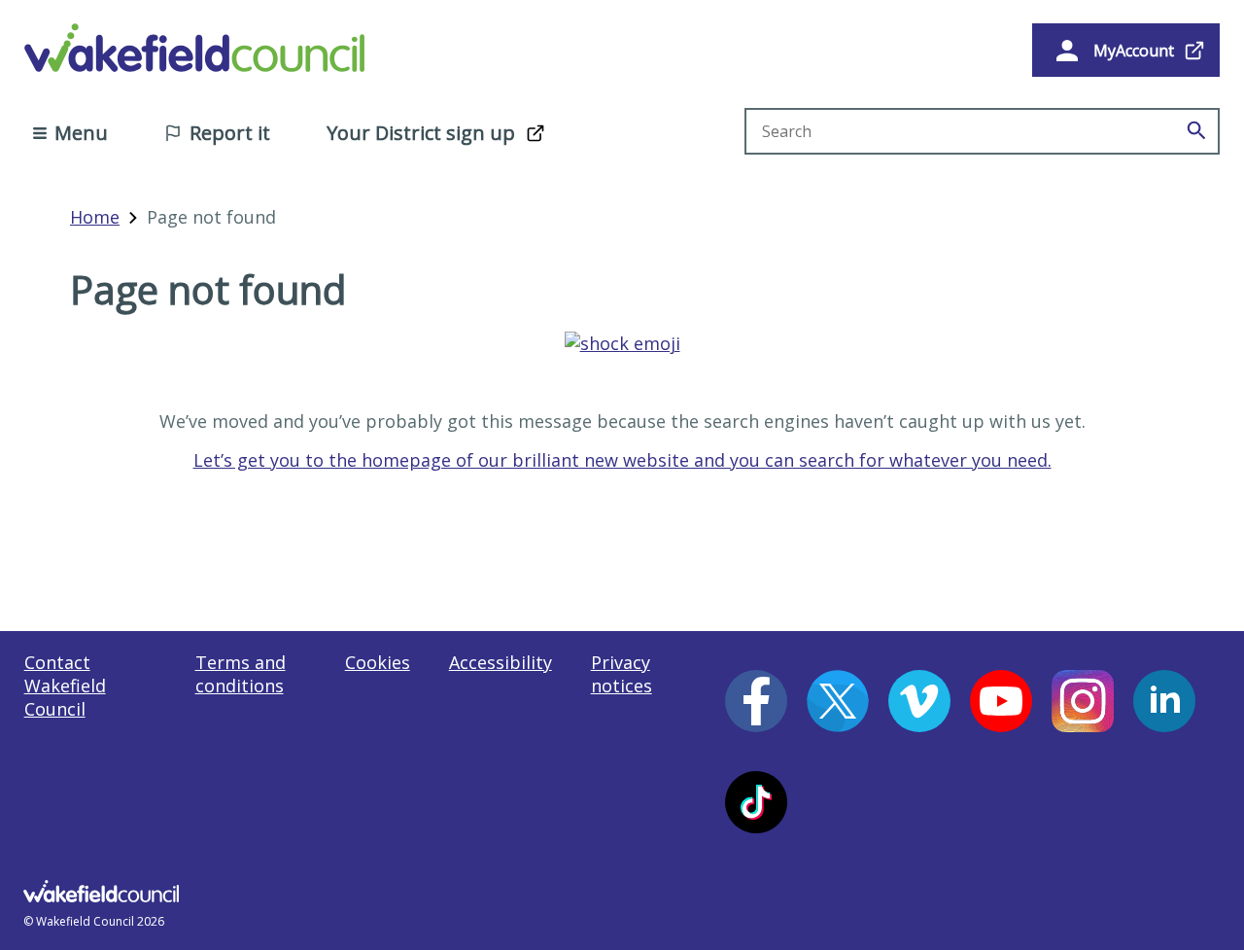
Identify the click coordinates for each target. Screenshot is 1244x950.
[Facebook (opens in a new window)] (756, 701)
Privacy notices (621, 674)
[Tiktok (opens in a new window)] (756, 802)
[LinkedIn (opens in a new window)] (1164, 701)
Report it (230, 133)
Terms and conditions (240, 674)
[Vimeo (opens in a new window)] (919, 701)
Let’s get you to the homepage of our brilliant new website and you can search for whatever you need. (622, 460)
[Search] (1196, 131)
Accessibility (500, 662)
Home (95, 217)
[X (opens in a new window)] (838, 701)
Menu (81, 133)
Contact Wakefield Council (65, 686)
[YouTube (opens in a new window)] (1001, 701)
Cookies (377, 662)
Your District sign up (421, 133)
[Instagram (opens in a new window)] (1083, 701)
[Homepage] (622, 343)
